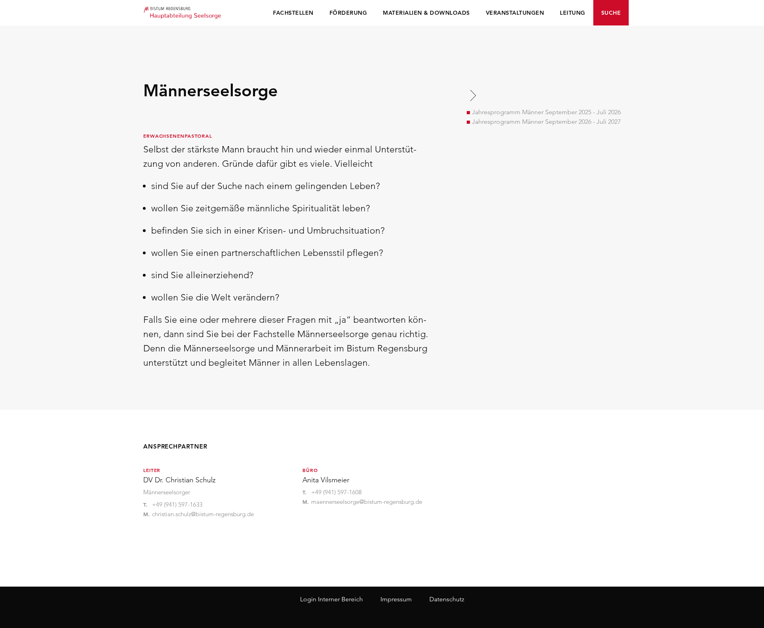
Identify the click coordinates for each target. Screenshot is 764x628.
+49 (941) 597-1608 (336, 492)
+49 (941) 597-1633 (177, 504)
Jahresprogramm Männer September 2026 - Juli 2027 (546, 121)
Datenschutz (446, 599)
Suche (611, 12)
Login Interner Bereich (331, 599)
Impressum (396, 599)
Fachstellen (293, 12)
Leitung (572, 12)
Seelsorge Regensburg (183, 12)
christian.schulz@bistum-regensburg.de (203, 514)
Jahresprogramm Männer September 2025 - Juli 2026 (546, 112)
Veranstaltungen (515, 12)
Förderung (348, 12)
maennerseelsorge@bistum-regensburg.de (366, 501)
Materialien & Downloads (426, 12)
